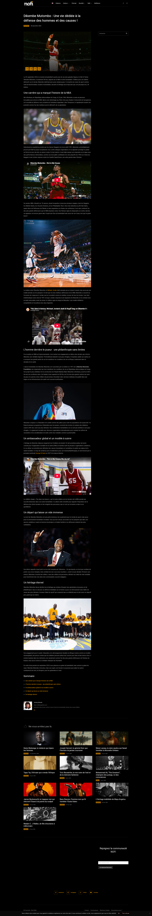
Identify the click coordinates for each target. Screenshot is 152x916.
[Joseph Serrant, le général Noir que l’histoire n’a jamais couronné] (76, 738)
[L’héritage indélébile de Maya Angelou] (112, 789)
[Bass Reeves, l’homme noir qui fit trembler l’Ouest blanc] (76, 789)
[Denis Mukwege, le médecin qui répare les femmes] (40, 738)
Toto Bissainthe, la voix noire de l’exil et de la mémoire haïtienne (75, 773)
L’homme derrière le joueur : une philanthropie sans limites (43, 684)
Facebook (61, 892)
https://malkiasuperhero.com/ (40, 705)
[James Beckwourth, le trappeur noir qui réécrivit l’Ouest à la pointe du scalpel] (40, 789)
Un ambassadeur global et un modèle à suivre (39, 688)
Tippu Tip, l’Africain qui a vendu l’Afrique (39, 772)
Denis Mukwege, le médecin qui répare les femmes (39, 749)
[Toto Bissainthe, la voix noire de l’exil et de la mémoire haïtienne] (76, 763)
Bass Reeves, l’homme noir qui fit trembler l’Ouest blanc (73, 800)
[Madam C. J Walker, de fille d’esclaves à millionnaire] (40, 814)
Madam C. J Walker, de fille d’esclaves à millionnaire (39, 824)
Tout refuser (125, 913)
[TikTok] (80, 892)
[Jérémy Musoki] (28, 706)
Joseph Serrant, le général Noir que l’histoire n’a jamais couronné (74, 749)
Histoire (62, 753)
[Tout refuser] (150, 913)
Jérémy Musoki (38, 702)
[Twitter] (31, 69)
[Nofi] (33, 3)
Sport (97, 780)
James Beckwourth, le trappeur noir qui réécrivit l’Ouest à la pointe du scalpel (39, 800)
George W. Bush (40, 453)
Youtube (96, 892)
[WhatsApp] (39, 69)
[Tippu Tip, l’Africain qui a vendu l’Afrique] (40, 763)
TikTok (85, 892)
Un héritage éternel (31, 694)
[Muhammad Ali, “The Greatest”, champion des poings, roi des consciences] (112, 763)
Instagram (73, 892)
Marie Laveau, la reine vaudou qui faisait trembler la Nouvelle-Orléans (111, 749)
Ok (119, 913)
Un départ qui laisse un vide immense (36, 691)
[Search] (126, 34)
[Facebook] (123, 3)
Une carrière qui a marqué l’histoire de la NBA (39, 681)
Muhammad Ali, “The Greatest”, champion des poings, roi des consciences (108, 774)
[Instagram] (127, 3)
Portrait (26, 26)
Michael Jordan (52, 290)
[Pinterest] (35, 69)
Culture (98, 753)
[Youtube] (91, 892)
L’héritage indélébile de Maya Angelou (111, 799)
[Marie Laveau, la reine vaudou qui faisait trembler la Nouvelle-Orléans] (112, 738)
